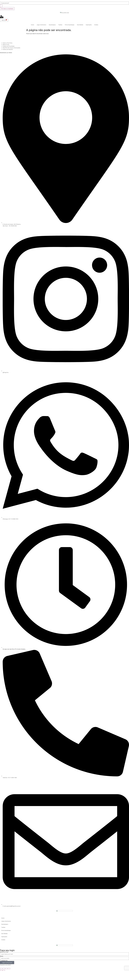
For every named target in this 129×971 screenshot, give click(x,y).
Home (32, 24)
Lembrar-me (4, 960)
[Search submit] (1, 5)
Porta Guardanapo (69, 24)
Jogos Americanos (41, 24)
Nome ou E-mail (4, 951)
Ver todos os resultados (7, 8)
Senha (1, 956)
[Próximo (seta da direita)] (4, 970)
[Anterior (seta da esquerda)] (1, 970)
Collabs (96, 24)
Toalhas (60, 24)
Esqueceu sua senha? (5, 965)
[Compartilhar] (6, 968)
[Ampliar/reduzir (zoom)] (1, 968)
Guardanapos (52, 24)
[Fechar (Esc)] (9, 968)
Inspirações (89, 24)
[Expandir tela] (4, 968)
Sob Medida (80, 24)
